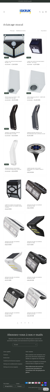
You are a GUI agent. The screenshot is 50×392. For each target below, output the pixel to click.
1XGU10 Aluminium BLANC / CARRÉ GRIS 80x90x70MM (36, 98)
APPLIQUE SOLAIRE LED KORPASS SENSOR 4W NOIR (34, 278)
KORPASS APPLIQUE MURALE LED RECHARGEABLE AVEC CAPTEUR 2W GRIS (36, 133)
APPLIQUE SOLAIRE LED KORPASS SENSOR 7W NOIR (34, 242)
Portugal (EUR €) (9, 386)
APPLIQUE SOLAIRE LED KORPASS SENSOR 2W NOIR (12, 313)
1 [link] (17, 322)
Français (19, 386)
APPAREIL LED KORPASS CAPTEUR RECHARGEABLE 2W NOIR (12, 133)
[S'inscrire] (35, 344)
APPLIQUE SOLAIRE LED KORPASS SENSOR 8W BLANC (12, 242)
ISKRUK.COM (34, 387)
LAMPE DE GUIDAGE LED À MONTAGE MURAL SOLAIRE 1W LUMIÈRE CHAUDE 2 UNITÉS (13, 206)
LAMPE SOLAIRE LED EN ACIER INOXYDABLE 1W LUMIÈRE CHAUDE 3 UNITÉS (35, 169)
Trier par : (12, 30)
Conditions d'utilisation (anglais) (11, 360)
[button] (4, 11)
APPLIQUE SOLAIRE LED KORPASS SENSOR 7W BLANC (12, 278)
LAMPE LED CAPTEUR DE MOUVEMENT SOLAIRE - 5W (13, 62)
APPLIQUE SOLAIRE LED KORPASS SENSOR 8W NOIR (34, 206)
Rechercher (6, 357)
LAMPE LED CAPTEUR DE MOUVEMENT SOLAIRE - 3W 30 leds (35, 62)
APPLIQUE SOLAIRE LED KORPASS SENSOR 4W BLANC (34, 313)
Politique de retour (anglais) (10, 367)
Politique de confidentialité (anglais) (12, 364)
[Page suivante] (32, 322)
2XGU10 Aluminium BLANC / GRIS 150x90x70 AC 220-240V (12, 98)
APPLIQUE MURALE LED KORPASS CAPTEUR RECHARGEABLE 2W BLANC (13, 169)
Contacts (5, 354)
